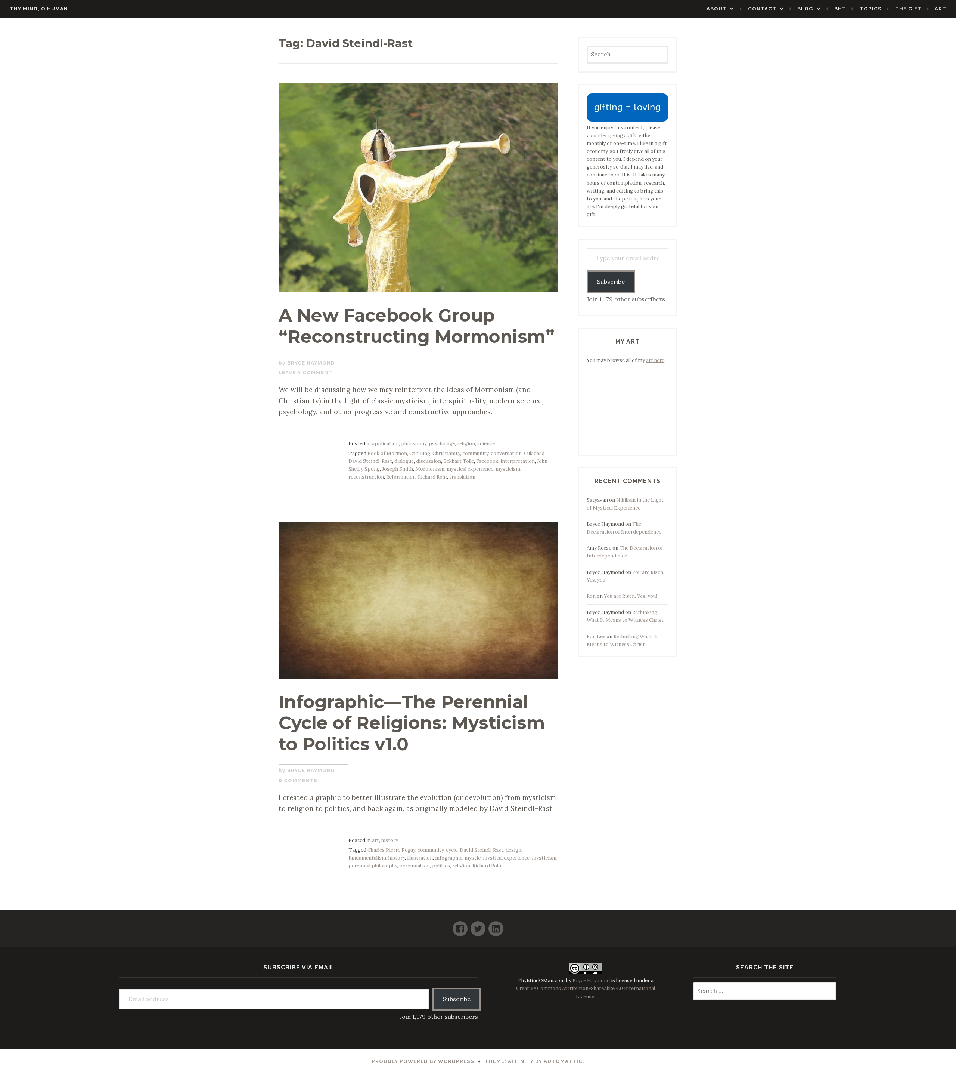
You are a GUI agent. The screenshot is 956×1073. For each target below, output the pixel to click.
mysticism (508, 469)
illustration (420, 858)
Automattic (563, 1061)
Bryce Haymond (311, 363)
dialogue (404, 461)
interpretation (517, 461)
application (385, 443)
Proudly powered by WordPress (423, 1061)
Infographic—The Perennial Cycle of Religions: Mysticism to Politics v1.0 (412, 723)
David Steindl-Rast (370, 461)
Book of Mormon (387, 453)
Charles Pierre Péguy (391, 850)
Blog (805, 9)
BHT (840, 9)
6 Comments (298, 780)
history (389, 840)
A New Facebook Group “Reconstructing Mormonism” (417, 325)
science (486, 443)
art (375, 840)
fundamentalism (367, 858)
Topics (871, 9)
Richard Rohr (432, 477)
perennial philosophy (372, 866)
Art (940, 9)
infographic (448, 858)
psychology (442, 443)
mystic (473, 858)
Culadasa (534, 453)
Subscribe (611, 281)
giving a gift (622, 135)
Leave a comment (305, 372)
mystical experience (470, 469)
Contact (762, 9)
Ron (591, 596)
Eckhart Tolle (458, 461)
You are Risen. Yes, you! (630, 596)
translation (462, 477)
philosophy (413, 443)
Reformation (401, 477)
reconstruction (366, 477)
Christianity (446, 453)
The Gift (908, 9)
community (475, 453)
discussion (428, 461)
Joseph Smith (397, 469)
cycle (451, 850)
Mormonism (429, 469)
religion (466, 443)
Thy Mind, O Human (39, 9)
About (717, 9)
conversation (506, 453)
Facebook (487, 461)
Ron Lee (596, 636)
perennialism (414, 866)
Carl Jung (419, 453)
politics (441, 866)
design (513, 850)
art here (655, 360)
